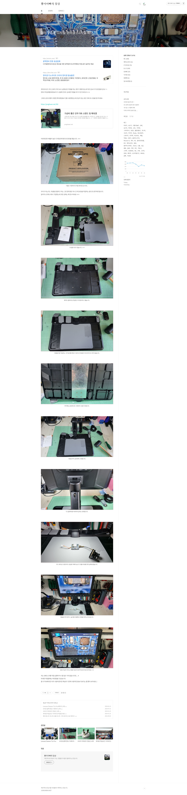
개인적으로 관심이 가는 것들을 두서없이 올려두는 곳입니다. (61, 758)
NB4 (135, 143)
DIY (125, 143)
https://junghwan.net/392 (49, 104)
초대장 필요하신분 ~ (129, 102)
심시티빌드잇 (135, 153)
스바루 (125, 151)
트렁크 (129, 138)
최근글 (125, 116)
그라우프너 (127, 130)
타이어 (130, 133)
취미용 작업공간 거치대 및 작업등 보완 (54, 714)
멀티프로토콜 (140, 140)
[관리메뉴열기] (183, 3)
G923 (132, 130)
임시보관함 (128, 81)
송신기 (130, 125)
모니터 (143, 130)
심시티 (125, 128)
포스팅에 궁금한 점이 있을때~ (131, 105)
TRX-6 (139, 148)
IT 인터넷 (128, 65)
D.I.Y (44, 703)
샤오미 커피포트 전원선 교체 (51, 711)
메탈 (141, 135)
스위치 (142, 151)
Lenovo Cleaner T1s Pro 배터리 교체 (54, 706)
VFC (136, 148)
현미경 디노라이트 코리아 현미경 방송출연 (58, 75)
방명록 (50, 11)
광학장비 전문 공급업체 (51, 61)
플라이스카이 (135, 138)
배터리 (129, 153)
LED (134, 128)
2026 (125, 153)
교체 (138, 151)
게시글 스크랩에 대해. (129, 107)
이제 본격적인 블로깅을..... (131, 110)
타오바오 (136, 135)
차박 (132, 148)
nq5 (142, 146)
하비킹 (130, 128)
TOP (144, 788)
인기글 (131, 116)
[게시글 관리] (50, 692)
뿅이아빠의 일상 (50, 3)
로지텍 (131, 135)
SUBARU (130, 151)
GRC (141, 125)
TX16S (129, 156)
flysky (134, 133)
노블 (139, 146)
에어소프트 (128, 62)
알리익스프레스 (128, 146)
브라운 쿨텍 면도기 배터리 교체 (52, 709)
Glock (134, 146)
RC (126, 59)
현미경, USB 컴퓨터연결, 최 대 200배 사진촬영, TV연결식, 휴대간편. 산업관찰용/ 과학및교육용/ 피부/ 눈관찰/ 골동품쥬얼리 (70, 79)
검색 (140, 3)
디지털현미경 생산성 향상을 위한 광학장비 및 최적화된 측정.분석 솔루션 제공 (68, 64)
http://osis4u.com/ (49, 58)
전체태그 (61, 11)
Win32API (140, 133)
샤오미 (125, 133)
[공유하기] (48, 692)
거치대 (138, 128)
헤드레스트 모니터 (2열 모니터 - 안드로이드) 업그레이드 (59, 716)
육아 (132, 140)
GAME (127, 71)
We (135, 151)
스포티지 (126, 135)
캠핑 (125, 148)
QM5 (128, 148)
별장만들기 (138, 130)
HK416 (142, 153)
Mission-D (127, 140)
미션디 (125, 125)
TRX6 (125, 138)
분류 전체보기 (129, 55)
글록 (125, 156)
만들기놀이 (136, 125)
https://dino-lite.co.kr (50, 72)
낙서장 (127, 75)
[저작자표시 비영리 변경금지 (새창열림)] (63, 693)
